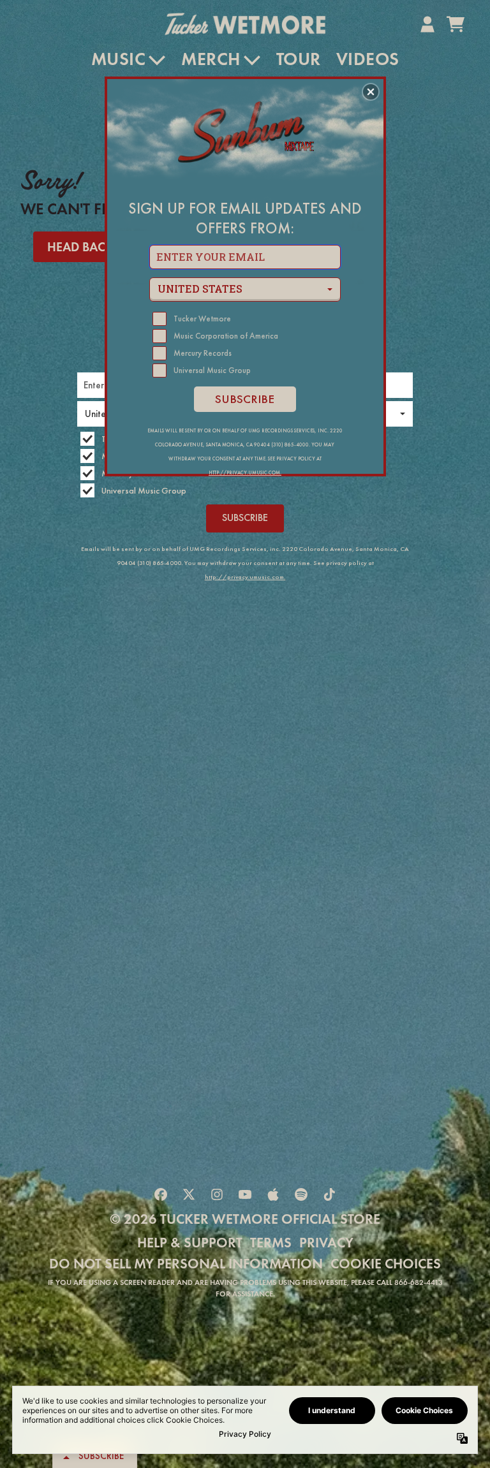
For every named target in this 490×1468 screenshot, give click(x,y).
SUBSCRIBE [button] (244, 399)
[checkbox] (246, 319)
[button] (370, 91)
